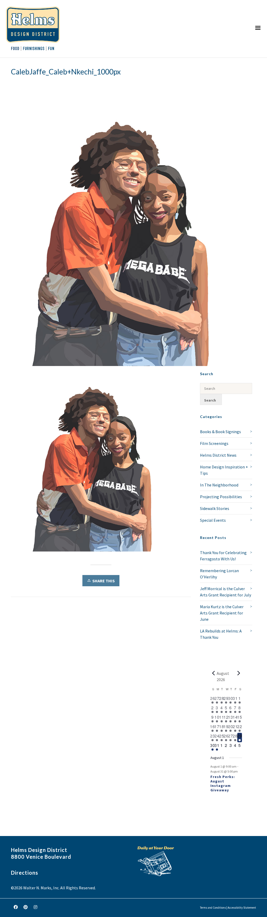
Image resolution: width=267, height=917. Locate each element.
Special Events (213, 520)
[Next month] (239, 673)
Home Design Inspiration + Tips (224, 470)
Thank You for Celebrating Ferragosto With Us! (223, 555)
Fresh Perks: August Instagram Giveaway (222, 783)
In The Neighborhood (219, 484)
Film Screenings (214, 443)
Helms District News (218, 455)
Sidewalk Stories (214, 508)
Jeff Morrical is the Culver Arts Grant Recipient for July (225, 591)
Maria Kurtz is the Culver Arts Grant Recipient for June (222, 613)
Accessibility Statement (242, 907)
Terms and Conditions (213, 907)
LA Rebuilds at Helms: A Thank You (221, 634)
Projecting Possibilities (221, 496)
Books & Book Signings (220, 431)
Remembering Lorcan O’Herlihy (219, 573)
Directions (24, 872)
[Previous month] (213, 673)
